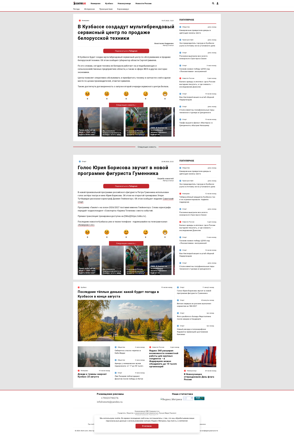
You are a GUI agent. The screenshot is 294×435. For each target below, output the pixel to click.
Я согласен (147, 426)
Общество (186, 27)
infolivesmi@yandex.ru (110, 402)
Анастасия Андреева (164, 43)
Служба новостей (165, 178)
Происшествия (187, 40)
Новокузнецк (192, 371)
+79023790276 (110, 398)
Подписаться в (126, 51)
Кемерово (85, 20)
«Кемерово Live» (86, 225)
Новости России (188, 78)
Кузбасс (84, 287)
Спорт (184, 53)
